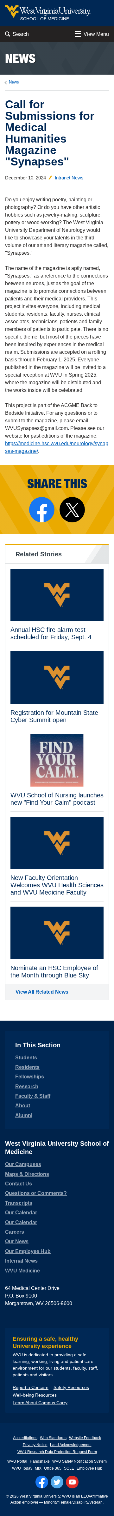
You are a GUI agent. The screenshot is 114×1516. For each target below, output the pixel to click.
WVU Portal (17, 1461)
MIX (38, 1468)
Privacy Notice (35, 1445)
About (22, 1105)
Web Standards (53, 1438)
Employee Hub (89, 1468)
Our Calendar (21, 1212)
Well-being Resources (35, 1395)
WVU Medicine (22, 1270)
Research (26, 1086)
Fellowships (29, 1076)
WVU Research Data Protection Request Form (57, 1452)
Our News (16, 1241)
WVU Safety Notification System (79, 1461)
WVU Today (22, 1468)
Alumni (23, 1115)
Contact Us (18, 1183)
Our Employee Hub (28, 1251)
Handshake (40, 1461)
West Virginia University (40, 1496)
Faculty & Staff (32, 1096)
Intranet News (69, 177)
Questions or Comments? (36, 1193)
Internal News (21, 1261)
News (20, 58)
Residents (27, 1067)
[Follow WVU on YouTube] (72, 1482)
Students (26, 1057)
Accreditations (25, 1438)
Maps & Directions (27, 1174)
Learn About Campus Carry (40, 1402)
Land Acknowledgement (71, 1445)
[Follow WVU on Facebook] (41, 1482)
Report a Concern (30, 1387)
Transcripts (18, 1203)
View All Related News (42, 992)
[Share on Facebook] (41, 509)
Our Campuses (23, 1164)
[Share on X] (72, 509)
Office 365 (52, 1468)
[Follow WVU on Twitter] (57, 1482)
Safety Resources (71, 1387)
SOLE (69, 1468)
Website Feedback (85, 1438)
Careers (14, 1232)
